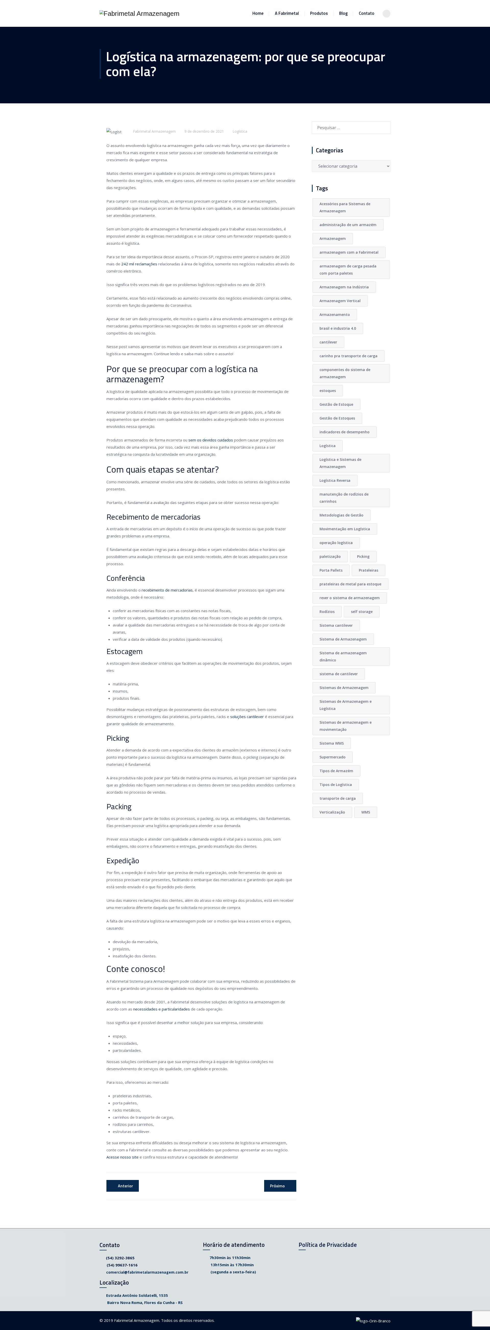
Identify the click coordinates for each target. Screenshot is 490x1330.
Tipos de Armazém (336, 770)
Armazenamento (335, 314)
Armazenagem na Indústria (344, 287)
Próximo (277, 1186)
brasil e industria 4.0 (338, 328)
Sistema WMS (332, 743)
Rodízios (327, 611)
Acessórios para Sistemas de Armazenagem (345, 207)
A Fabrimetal (287, 13)
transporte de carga (338, 798)
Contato (366, 13)
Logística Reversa (335, 480)
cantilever (328, 342)
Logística (239, 131)
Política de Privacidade (328, 1244)
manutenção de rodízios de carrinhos (344, 498)
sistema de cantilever (339, 673)
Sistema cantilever (336, 625)
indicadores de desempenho (345, 431)
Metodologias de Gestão (341, 515)
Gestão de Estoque (336, 404)
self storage (362, 611)
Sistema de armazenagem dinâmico (343, 656)
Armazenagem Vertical (340, 300)
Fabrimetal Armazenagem (154, 131)
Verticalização (332, 812)
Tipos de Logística (336, 784)
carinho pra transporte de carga (348, 355)
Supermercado (333, 757)
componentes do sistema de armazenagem (345, 373)
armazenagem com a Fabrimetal (349, 252)
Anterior (125, 1186)
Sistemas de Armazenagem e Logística (346, 705)
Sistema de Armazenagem (343, 639)
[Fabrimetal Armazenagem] (139, 13)
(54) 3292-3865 (120, 1257)
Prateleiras (368, 570)
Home (258, 13)
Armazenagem (333, 238)
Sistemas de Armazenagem (344, 687)
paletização (330, 556)
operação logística (336, 542)
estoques (328, 390)
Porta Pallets (331, 570)
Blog (343, 13)
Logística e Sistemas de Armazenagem (340, 463)
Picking (363, 556)
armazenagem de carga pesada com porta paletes (348, 270)
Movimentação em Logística (345, 528)
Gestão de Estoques (337, 418)
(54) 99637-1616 (122, 1264)
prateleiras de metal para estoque (350, 584)
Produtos (319, 13)
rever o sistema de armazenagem (350, 597)
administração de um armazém (348, 224)
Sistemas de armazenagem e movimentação (346, 726)
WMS (365, 812)
